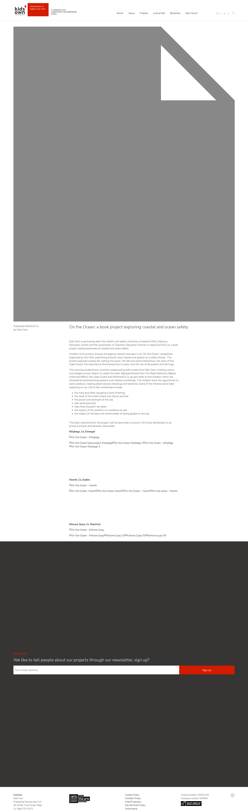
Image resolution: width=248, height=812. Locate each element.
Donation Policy (133, 798)
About (120, 13)
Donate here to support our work (37, 7)
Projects (144, 13)
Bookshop (175, 13)
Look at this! (159, 13)
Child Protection (133, 801)
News (132, 13)
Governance (131, 808)
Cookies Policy (132, 794)
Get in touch (191, 13)
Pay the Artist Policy (135, 805)
